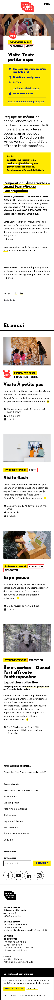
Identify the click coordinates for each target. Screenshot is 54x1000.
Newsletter (9, 858)
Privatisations (10, 796)
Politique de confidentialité (18, 962)
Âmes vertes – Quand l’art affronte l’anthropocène (26, 672)
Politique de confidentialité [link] (33, 995)
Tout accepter (14, 988)
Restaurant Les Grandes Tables (20, 790)
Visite (29, 46)
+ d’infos (8, 239)
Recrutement (10, 827)
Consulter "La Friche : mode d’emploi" (24, 772)
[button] (47, 7)
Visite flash (15, 477)
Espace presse (11, 802)
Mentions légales (12, 959)
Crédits (7, 956)
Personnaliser (11, 995)
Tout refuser (32, 989)
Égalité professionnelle (16, 833)
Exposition (16, 46)
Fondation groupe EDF (37, 686)
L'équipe (8, 839)
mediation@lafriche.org (26, 88)
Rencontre (12, 570)
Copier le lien (9, 300)
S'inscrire (42, 863)
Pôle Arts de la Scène (15, 808)
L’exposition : (26, 187)
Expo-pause (16, 577)
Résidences (9, 815)
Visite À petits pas (23, 384)
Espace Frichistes (13, 821)
